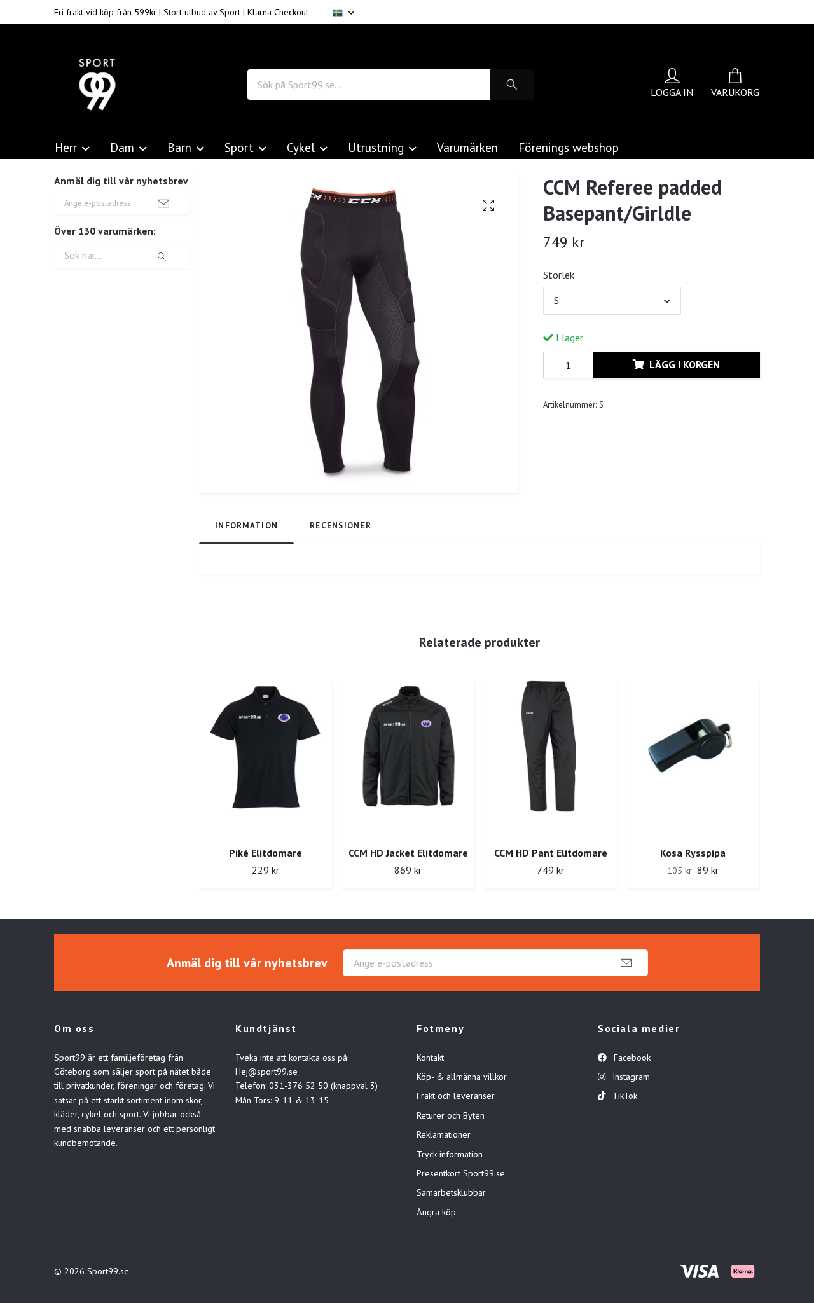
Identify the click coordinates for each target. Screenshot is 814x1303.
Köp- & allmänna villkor (462, 1076)
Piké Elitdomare (265, 852)
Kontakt (430, 1057)
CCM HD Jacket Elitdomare (408, 852)
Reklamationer (444, 1134)
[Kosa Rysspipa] (692, 758)
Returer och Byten (451, 1115)
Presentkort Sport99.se (461, 1173)
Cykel (301, 147)
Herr (66, 147)
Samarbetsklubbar (451, 1192)
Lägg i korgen (684, 364)
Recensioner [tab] (340, 525)
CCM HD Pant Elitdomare (550, 852)
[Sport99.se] (97, 84)
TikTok (623, 1095)
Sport (239, 147)
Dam (122, 147)
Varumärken (467, 147)
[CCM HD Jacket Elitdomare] (407, 758)
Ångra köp (436, 1212)
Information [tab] (246, 525)
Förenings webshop (568, 147)
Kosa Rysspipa (693, 852)
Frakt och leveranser (456, 1095)
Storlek (558, 274)
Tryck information (450, 1154)
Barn (179, 147)
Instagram (630, 1076)
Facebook (631, 1057)
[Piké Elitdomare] (265, 758)
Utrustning (376, 147)
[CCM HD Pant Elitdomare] (550, 758)
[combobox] (612, 301)
